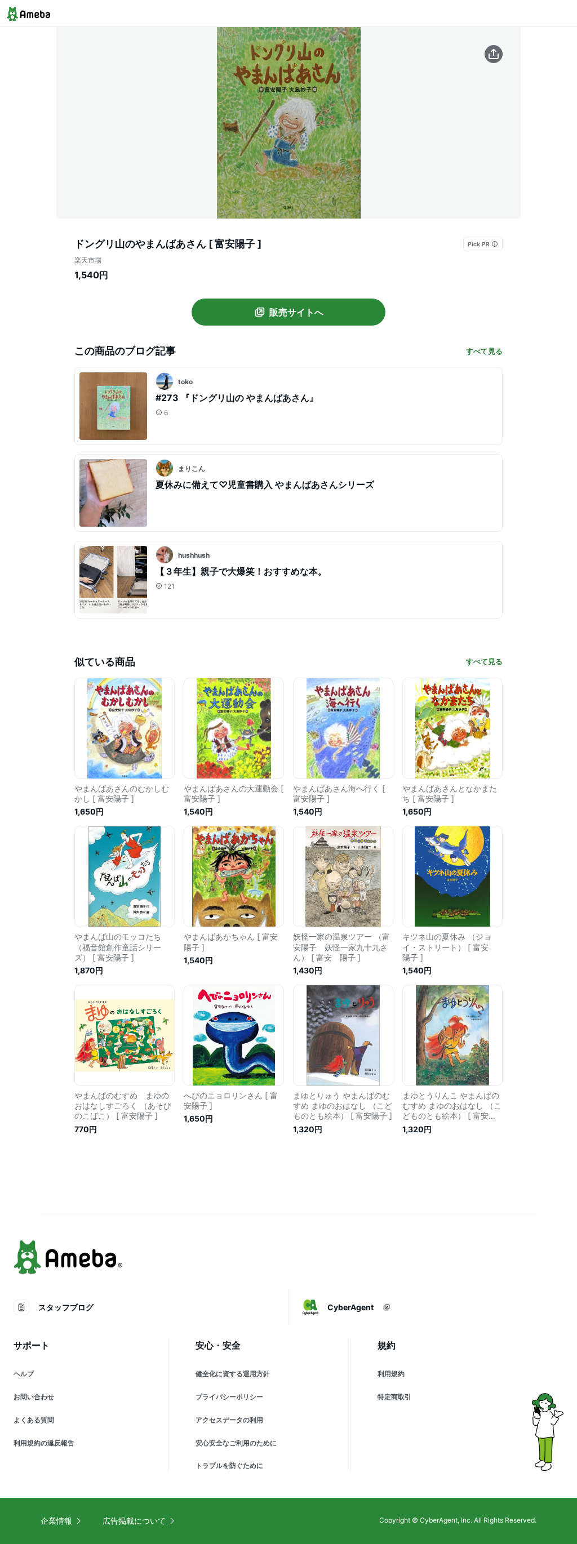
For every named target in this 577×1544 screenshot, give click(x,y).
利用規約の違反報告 (44, 1443)
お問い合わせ (34, 1396)
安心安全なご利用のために (236, 1443)
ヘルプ (24, 1373)
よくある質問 (34, 1420)
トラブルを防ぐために (229, 1465)
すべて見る (484, 350)
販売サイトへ (296, 312)
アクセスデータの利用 (229, 1420)
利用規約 (391, 1373)
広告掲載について (134, 1520)
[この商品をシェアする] (494, 54)
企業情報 (56, 1520)
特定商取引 (394, 1396)
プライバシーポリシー (229, 1396)
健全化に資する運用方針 (233, 1373)
